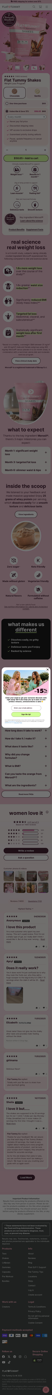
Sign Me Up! (26, 714)
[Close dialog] (47, 669)
